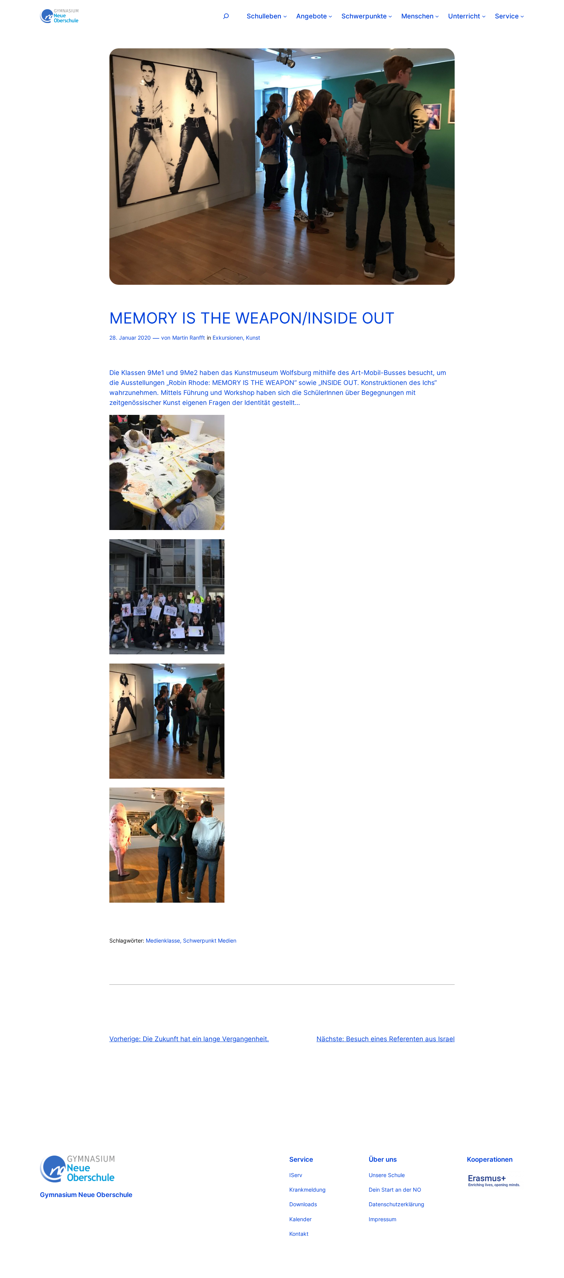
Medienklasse (163, 940)
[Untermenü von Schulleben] (285, 16)
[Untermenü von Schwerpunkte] (390, 16)
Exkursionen (228, 337)
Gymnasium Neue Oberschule (86, 1195)
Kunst (253, 337)
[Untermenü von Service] (522, 16)
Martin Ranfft (188, 337)
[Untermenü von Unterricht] (484, 16)
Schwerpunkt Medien (209, 940)
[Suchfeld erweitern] (226, 16)
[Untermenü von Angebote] (330, 16)
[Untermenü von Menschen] (437, 16)
